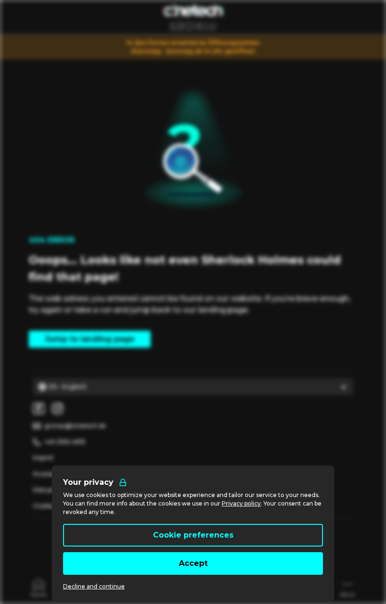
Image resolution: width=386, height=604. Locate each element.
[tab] (38, 587)
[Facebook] (38, 408)
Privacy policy (241, 503)
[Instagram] (57, 408)
